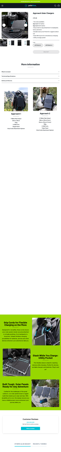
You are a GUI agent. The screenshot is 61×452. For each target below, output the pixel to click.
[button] (55, 6)
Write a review (30, 428)
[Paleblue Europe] (30, 5)
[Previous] (4, 25)
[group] (30, 1)
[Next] (25, 25)
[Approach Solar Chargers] (3, 42)
